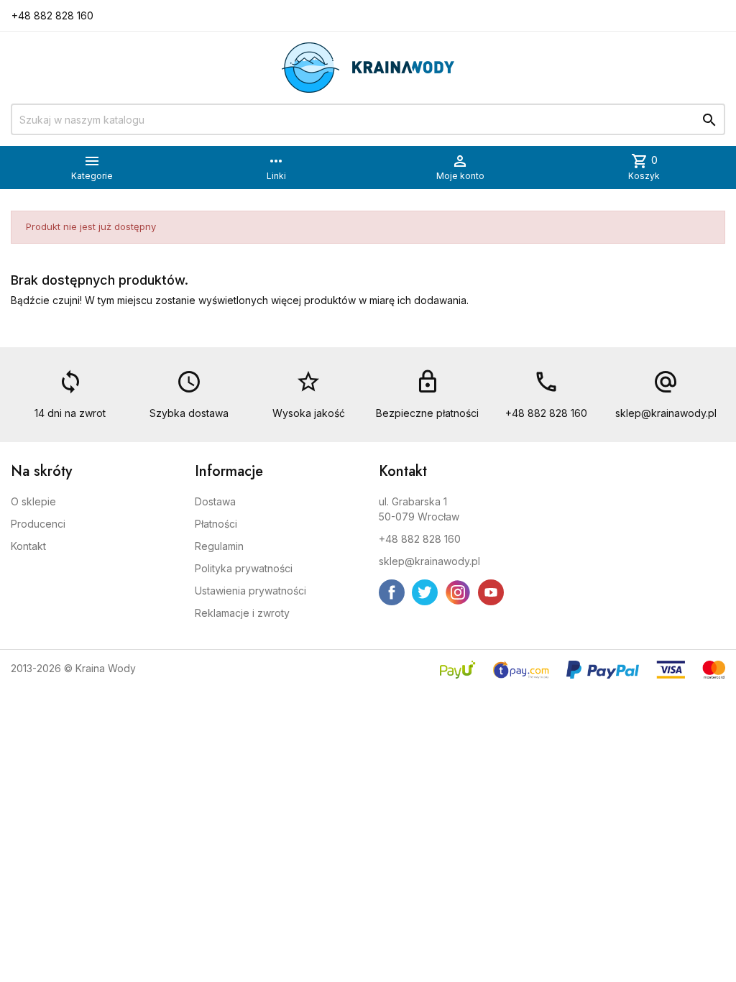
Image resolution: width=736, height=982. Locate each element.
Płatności (216, 524)
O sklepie (33, 501)
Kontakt (28, 546)
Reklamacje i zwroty (242, 613)
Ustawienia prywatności (250, 590)
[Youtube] (491, 592)
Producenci (38, 524)
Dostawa (215, 501)
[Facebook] (392, 592)
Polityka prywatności (244, 568)
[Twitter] (425, 592)
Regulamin (219, 546)
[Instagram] (458, 592)
